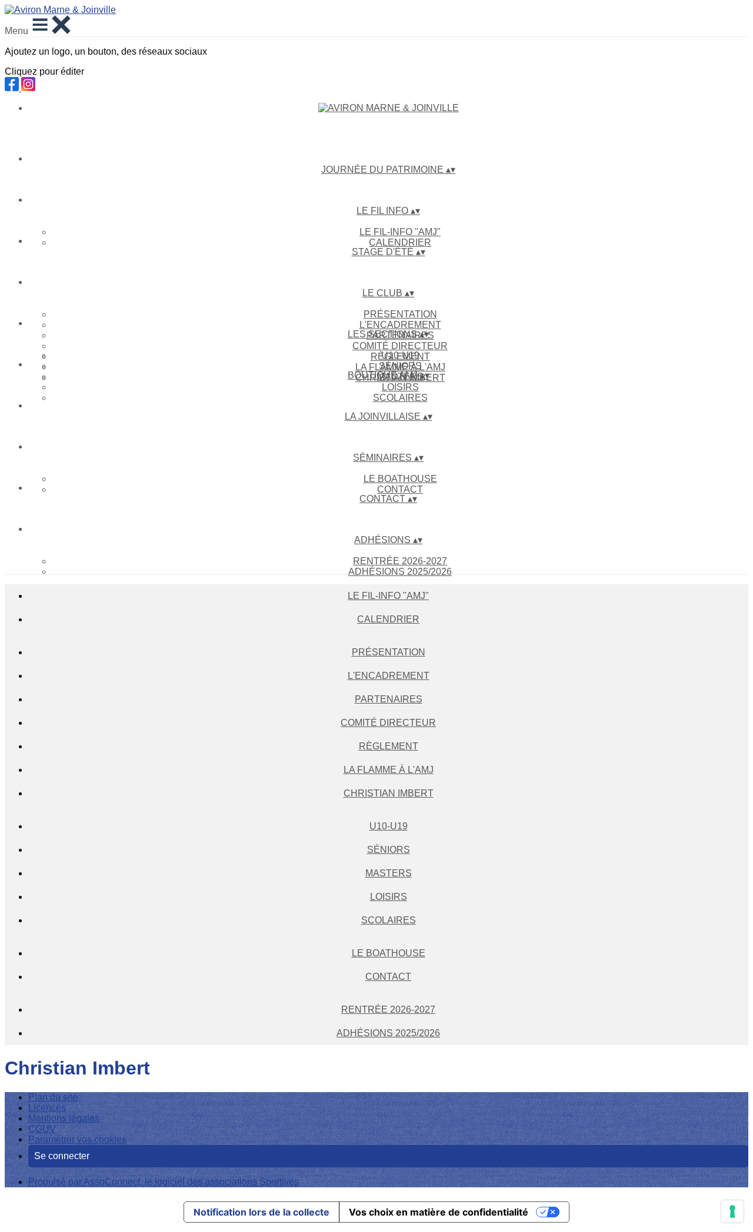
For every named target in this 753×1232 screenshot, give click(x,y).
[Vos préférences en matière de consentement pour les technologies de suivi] (732, 1211)
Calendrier (400, 242)
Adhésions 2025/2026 (400, 572)
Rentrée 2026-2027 (400, 561)
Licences (47, 1108)
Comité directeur (400, 346)
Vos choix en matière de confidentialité (438, 1212)
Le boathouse (400, 479)
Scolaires (400, 398)
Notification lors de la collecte (261, 1212)
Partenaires (388, 699)
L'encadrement (400, 325)
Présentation (400, 314)
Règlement (388, 746)
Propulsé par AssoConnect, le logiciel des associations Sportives (163, 1182)
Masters (388, 873)
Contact (400, 489)
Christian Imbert (389, 793)
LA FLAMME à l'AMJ (389, 770)
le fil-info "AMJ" (400, 232)
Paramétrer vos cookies (77, 1139)
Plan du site (53, 1097)
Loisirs (400, 387)
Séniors (400, 366)
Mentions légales (63, 1118)
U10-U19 (400, 355)
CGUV (42, 1129)
